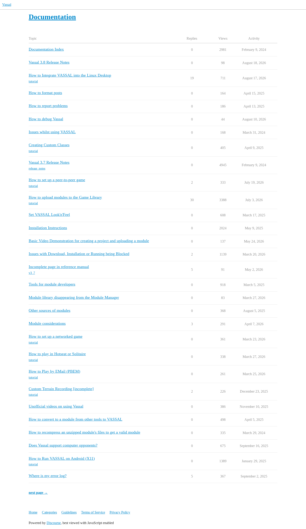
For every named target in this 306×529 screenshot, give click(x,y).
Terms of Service (93, 512)
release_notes (37, 168)
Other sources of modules (49, 310)
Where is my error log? (48, 475)
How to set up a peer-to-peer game (57, 180)
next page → (38, 493)
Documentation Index (46, 49)
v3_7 (32, 273)
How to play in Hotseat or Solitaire (57, 354)
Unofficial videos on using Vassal (56, 406)
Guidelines (69, 512)
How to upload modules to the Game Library (65, 197)
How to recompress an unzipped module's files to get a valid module (84, 432)
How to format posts (45, 92)
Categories (49, 512)
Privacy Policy (120, 512)
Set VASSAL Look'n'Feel (49, 214)
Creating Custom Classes (49, 145)
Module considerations (47, 323)
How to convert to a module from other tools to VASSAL (75, 419)
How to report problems (48, 105)
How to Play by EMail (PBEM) (54, 371)
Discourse (54, 523)
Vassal (6, 4)
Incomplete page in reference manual (59, 266)
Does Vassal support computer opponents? (63, 445)
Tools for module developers (52, 284)
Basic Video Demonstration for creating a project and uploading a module (89, 241)
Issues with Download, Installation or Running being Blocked (79, 254)
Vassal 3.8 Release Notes (49, 62)
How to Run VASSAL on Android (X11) (62, 458)
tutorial (33, 81)
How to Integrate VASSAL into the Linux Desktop (70, 75)
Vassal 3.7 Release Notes (49, 162)
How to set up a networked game (55, 336)
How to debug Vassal (46, 119)
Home (33, 512)
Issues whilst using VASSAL (52, 132)
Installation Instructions (48, 228)
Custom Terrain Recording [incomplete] (61, 389)
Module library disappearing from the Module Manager (74, 297)
